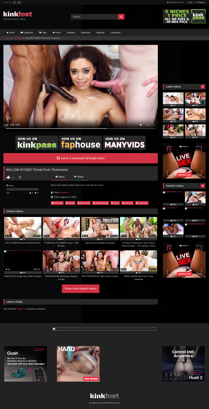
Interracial (129, 203)
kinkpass (71, 32)
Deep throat (85, 203)
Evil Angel (18, 38)
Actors (58, 32)
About (61, 177)
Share (80, 177)
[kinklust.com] (17, 14)
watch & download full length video (82, 158)
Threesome (143, 203)
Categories (28, 32)
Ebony (116, 203)
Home (12, 32)
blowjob (71, 203)
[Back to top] (200, 400)
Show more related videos (81, 288)
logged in (21, 309)
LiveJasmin (115, 32)
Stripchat (100, 32)
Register (201, 2)
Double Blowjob (101, 203)
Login (190, 2)
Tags (44, 32)
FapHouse (85, 32)
